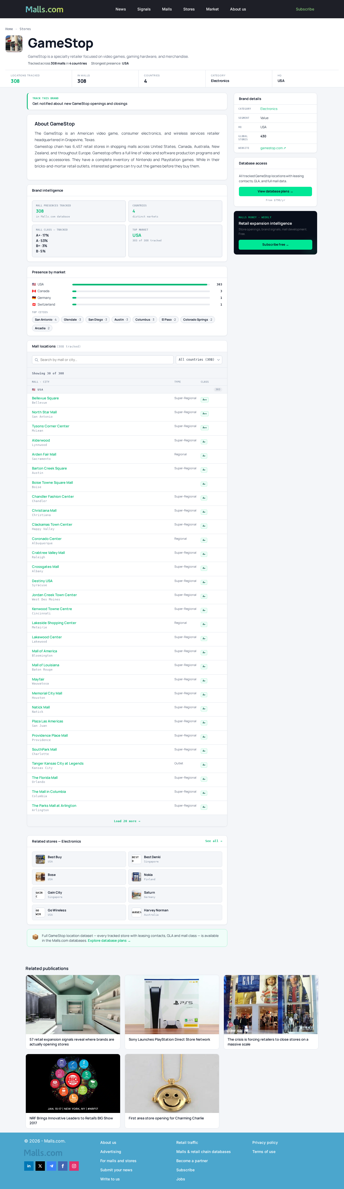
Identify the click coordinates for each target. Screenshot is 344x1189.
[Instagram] (74, 1166)
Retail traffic (187, 1142)
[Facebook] (62, 1166)
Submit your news (116, 1169)
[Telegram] (51, 1166)
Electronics (268, 108)
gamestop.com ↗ (273, 148)
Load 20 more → (127, 821)
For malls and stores (118, 1160)
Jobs (180, 1179)
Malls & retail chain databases (203, 1151)
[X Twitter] (40, 1166)
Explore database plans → (109, 940)
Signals (144, 9)
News (121, 9)
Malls (167, 9)
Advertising (110, 1151)
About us (238, 9)
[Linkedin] (29, 1166)
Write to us (110, 1179)
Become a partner (192, 1160)
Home (9, 29)
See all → (213, 841)
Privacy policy (265, 1142)
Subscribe (305, 9)
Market (212, 9)
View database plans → (275, 191)
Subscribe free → (275, 244)
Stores (189, 9)
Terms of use (263, 1151)
